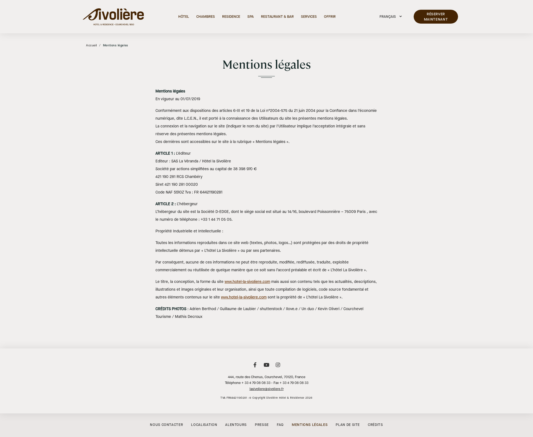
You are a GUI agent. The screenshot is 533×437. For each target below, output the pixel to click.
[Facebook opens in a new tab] (255, 368)
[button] (390, 17)
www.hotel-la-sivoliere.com (247, 281)
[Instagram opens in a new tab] (278, 368)
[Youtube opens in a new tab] (266, 368)
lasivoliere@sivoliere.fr (267, 389)
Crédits (375, 424)
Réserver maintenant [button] (436, 17)
